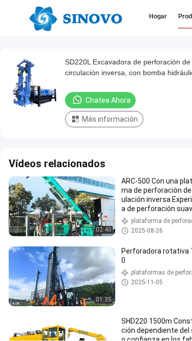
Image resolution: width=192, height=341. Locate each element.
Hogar (158, 16)
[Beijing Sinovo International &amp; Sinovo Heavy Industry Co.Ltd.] (75, 18)
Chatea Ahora (108, 100)
